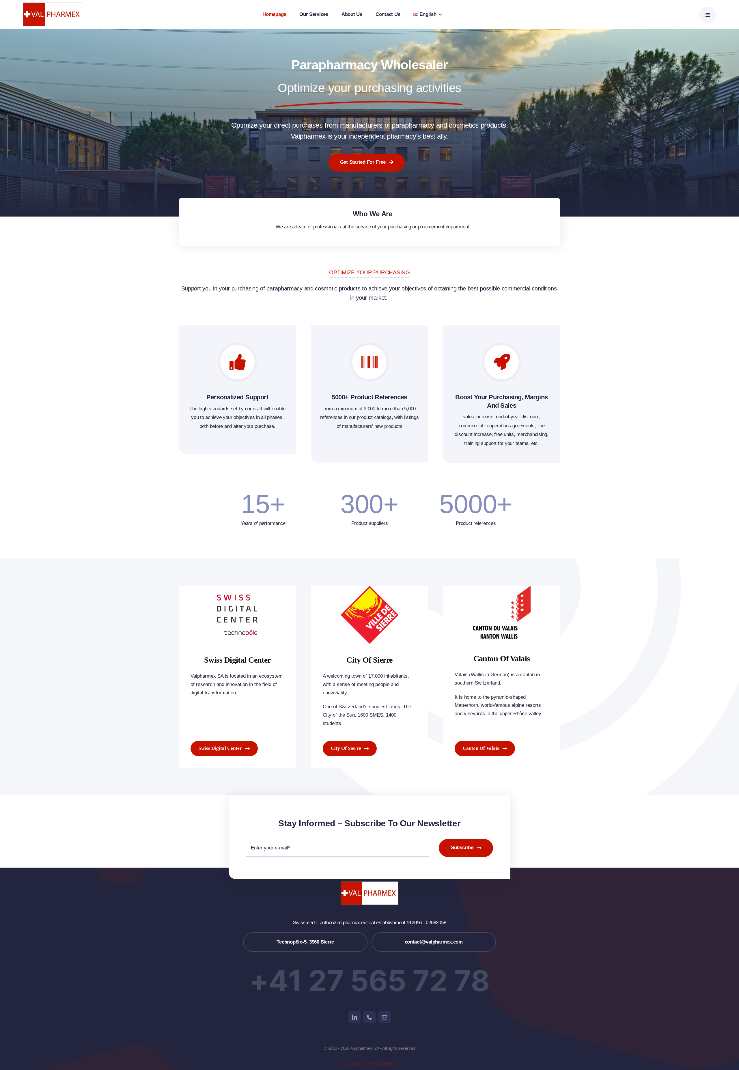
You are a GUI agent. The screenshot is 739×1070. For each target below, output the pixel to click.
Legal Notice (354, 1063)
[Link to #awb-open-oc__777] (707, 15)
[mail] (384, 1017)
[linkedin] (354, 1017)
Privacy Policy (383, 1063)
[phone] (369, 1017)
